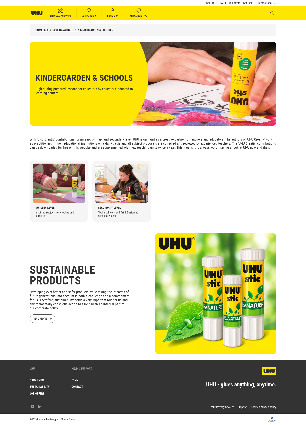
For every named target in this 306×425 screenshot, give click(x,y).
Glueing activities (60, 16)
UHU (32, 368)
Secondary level (109, 207)
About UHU (211, 3)
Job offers (234, 3)
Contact (247, 3)
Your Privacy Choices (222, 407)
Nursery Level (45, 207)
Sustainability (138, 16)
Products (112, 16)
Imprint (243, 407)
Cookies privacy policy (263, 407)
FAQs (223, 3)
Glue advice (89, 16)
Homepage (42, 30)
